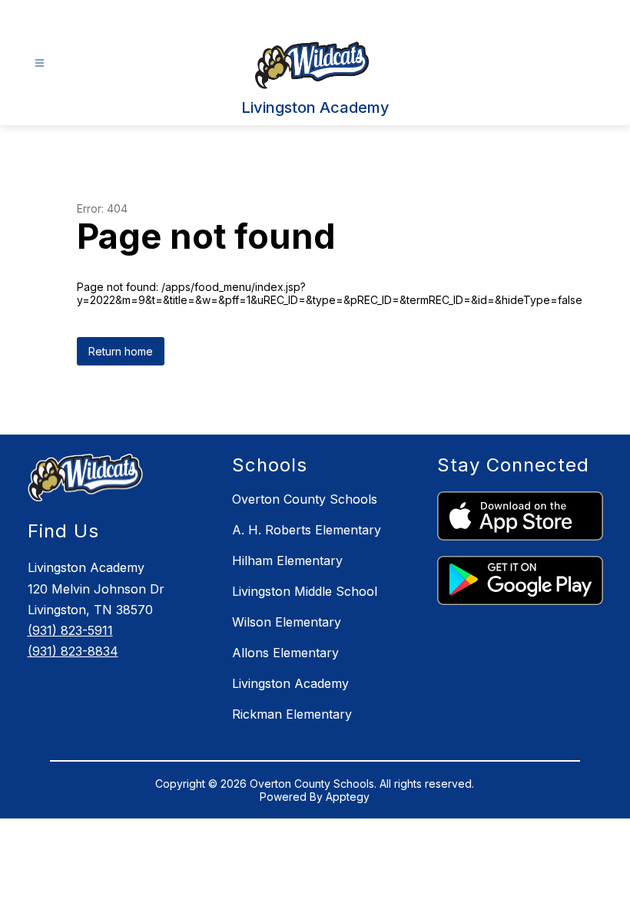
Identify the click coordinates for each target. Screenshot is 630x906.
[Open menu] (39, 63)
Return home (120, 351)
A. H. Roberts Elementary (306, 529)
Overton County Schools (304, 499)
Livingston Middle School (304, 591)
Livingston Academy (290, 683)
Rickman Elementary (292, 714)
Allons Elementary (285, 652)
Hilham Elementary (287, 560)
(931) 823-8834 (73, 651)
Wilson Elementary (286, 622)
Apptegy (348, 796)
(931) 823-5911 (70, 630)
